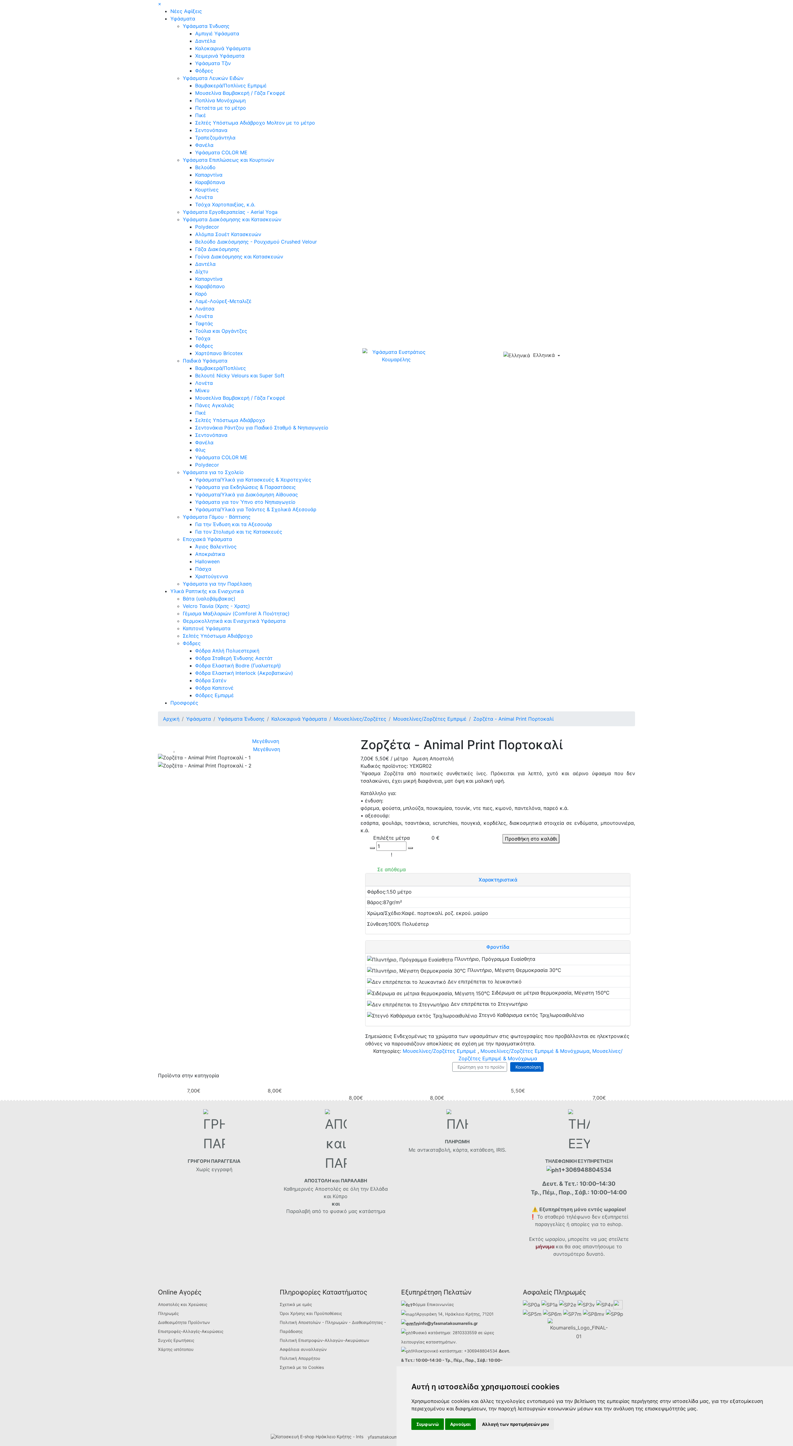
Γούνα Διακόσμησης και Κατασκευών (239, 256)
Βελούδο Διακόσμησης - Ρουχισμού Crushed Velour (256, 242)
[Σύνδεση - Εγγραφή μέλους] (580, 355)
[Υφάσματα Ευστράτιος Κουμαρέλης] (396, 355)
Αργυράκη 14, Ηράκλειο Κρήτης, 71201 (455, 1314)
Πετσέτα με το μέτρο (220, 108)
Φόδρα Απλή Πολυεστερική (227, 651)
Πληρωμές (168, 1313)
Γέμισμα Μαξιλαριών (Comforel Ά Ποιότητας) (236, 613)
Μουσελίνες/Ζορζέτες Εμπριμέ (439, 1051)
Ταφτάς (204, 323)
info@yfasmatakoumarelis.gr (448, 1323)
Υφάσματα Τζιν (213, 63)
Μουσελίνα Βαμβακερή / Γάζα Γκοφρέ (240, 93)
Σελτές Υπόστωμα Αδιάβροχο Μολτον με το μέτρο (255, 123)
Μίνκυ (202, 390)
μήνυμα (545, 1246)
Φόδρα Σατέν (210, 680)
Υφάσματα (182, 18)
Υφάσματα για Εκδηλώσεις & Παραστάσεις (245, 487)
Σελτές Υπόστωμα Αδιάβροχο (230, 420)
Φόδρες (204, 71)
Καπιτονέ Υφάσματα (206, 628)
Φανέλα (204, 145)
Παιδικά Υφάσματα (205, 361)
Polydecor (207, 227)
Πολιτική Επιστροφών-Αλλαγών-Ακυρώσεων (324, 1340)
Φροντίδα (497, 947)
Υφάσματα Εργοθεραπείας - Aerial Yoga (230, 212)
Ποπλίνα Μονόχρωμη (220, 100)
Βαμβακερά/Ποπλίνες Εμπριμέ (231, 85)
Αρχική (171, 719)
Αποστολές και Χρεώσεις (182, 1304)
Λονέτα (204, 197)
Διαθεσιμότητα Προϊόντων (184, 1322)
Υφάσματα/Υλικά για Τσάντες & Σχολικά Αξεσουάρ (255, 509)
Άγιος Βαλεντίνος (216, 546)
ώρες (489, 1332)
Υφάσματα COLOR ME (221, 152)
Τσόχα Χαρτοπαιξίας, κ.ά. (225, 204)
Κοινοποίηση (527, 1067)
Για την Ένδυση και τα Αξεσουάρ (233, 524)
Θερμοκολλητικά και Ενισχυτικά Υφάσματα (234, 621)
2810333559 (465, 1332)
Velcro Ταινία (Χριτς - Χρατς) (216, 606)
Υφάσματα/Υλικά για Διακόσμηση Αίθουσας (246, 494)
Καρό (201, 294)
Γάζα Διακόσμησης (217, 249)
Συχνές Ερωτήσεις (176, 1340)
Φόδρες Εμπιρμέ (214, 695)
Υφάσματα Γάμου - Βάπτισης (217, 517)
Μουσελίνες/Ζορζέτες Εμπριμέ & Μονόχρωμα (534, 1051)
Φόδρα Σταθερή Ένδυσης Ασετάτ (234, 658)
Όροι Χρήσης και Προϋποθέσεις (311, 1313)
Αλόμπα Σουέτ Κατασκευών (228, 234)
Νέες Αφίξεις (186, 11)
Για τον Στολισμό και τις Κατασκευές (238, 532)
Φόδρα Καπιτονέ (214, 688)
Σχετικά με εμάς (296, 1304)
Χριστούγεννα (211, 576)
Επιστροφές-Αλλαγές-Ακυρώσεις (190, 1331)
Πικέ (200, 115)
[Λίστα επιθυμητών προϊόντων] (590, 356)
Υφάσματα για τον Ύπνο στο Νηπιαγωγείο (245, 502)
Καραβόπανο (210, 286)
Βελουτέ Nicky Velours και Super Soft (239, 375)
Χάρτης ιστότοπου (176, 1349)
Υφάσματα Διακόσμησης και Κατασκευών (232, 219)
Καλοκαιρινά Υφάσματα (223, 48)
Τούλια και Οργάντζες (221, 331)
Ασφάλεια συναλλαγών (303, 1349)
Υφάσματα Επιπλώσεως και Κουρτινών (228, 160)
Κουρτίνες (207, 190)
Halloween (207, 561)
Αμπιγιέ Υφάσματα (217, 33)
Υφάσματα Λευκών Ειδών (213, 78)
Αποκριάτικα (210, 554)
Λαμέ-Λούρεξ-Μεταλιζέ (223, 301)
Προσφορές (184, 703)
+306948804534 (480, 1350)
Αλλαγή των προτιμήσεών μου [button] (515, 1424)
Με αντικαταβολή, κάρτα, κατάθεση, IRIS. (457, 1150)
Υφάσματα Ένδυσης (206, 26)
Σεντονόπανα (211, 130)
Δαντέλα (205, 41)
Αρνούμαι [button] (460, 1424)
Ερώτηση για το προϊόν (479, 1067)
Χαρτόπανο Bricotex (219, 353)
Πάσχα (203, 569)
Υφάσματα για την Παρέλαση (217, 584)
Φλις (200, 450)
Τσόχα (202, 338)
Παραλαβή (299, 1211)
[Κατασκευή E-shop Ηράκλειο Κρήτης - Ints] (318, 1436)
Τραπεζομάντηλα (215, 137)
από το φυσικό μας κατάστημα (348, 1211)
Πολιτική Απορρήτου (300, 1358)
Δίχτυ (201, 271)
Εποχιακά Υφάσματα (207, 539)
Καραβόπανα (210, 182)
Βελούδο (205, 167)
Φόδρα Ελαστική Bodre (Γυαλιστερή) (238, 665)
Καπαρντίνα (208, 175)
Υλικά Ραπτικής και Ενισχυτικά (207, 591)
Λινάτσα (204, 308)
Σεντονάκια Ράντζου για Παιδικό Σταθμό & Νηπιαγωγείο (261, 427)
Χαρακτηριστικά (498, 880)
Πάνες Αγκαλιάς (214, 405)
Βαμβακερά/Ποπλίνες (220, 368)
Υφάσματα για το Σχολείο (213, 472)
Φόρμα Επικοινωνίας (433, 1304)
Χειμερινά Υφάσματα (219, 56)
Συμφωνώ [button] (427, 1424)
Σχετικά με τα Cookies (302, 1367)
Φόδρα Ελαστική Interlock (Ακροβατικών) (244, 673)
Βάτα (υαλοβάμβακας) (209, 599)
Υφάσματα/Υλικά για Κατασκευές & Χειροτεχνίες (253, 480)
